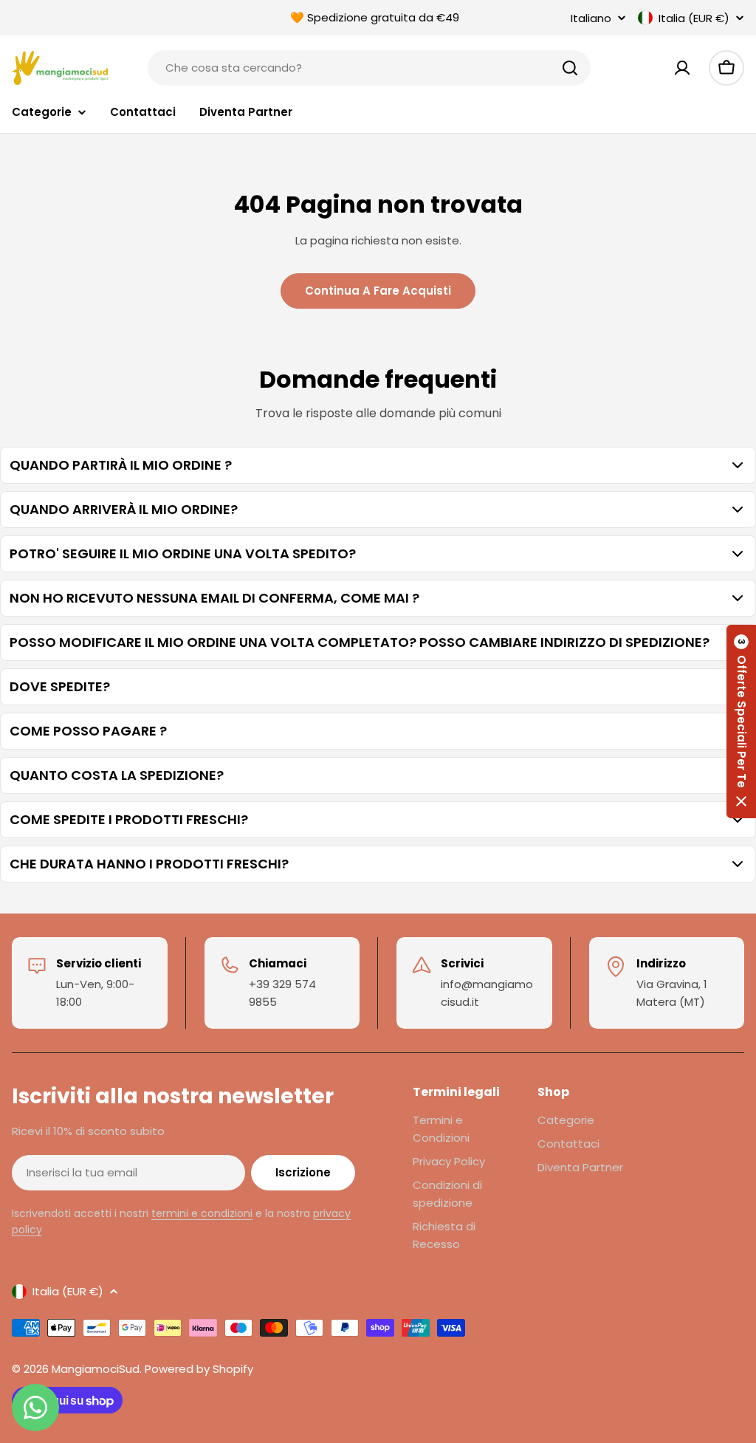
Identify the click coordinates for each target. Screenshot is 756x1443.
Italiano (591, 18)
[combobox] (369, 68)
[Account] (682, 68)
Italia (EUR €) (694, 17)
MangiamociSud (96, 1369)
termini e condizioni (201, 1213)
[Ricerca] (570, 68)
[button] (741, 721)
